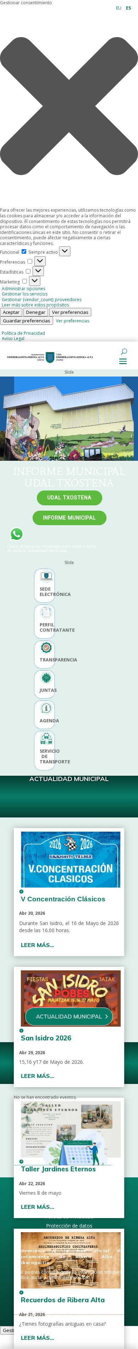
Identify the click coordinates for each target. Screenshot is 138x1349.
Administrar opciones (23, 289)
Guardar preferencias (26, 320)
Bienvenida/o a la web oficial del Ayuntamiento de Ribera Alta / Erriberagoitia (69, 1256)
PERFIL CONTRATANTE (45, 627)
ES (128, 8)
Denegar (35, 312)
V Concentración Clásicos (63, 899)
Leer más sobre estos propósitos (35, 305)
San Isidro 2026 (46, 1038)
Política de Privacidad (23, 333)
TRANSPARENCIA (45, 659)
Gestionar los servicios (24, 294)
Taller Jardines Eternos (58, 1169)
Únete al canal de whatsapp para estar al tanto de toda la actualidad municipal (52, 548)
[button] (69, 107)
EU (118, 8)
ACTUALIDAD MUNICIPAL (69, 1016)
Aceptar (11, 312)
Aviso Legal (13, 338)
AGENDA (45, 720)
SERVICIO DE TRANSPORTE (45, 756)
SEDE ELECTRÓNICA (45, 591)
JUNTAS (45, 690)
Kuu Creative (51, 1319)
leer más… (37, 944)
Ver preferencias (70, 312)
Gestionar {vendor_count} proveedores (41, 300)
